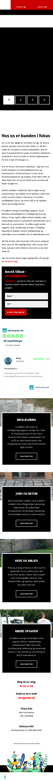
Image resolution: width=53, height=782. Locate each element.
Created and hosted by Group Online (26, 744)
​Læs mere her (26, 456)
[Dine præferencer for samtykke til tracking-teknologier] (5, 777)
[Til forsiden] (26, 21)
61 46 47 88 (11, 261)
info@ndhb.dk (26, 698)
